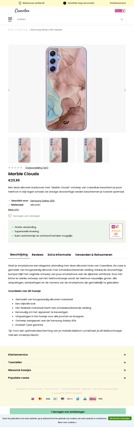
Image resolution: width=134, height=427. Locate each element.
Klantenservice (118, 3)
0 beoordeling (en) (36, 167)
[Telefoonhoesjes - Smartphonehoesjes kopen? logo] (22, 10)
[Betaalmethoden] (32, 399)
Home (11, 30)
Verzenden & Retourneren (93, 255)
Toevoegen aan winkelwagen (68, 411)
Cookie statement (70, 388)
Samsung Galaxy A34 (42, 200)
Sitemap (86, 388)
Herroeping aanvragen (105, 388)
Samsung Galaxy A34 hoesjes (46, 30)
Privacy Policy (52, 388)
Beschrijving (19, 254)
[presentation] (8, 90)
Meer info (13, 209)
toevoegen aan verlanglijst (26, 216)
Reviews (37, 255)
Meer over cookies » (67, 422)
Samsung (22, 30)
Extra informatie (59, 255)
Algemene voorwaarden (29, 388)
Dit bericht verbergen (120, 418)
